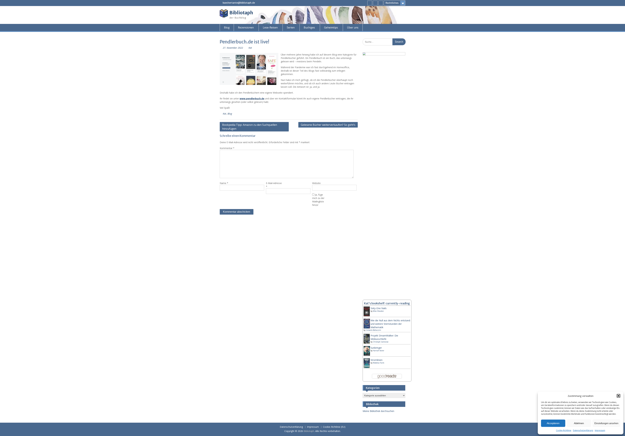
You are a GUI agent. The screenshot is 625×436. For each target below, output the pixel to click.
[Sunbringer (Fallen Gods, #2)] (367, 354)
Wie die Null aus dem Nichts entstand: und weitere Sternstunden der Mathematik (390, 324)
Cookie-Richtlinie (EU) (334, 427)
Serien (291, 27)
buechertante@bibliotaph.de (239, 2)
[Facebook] (369, 3)
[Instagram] (375, 3)
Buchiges (309, 27)
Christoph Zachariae (380, 342)
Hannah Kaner (378, 350)
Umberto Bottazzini (373, 330)
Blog (227, 27)
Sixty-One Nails (379, 308)
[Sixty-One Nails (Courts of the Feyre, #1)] (367, 315)
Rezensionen (246, 27)
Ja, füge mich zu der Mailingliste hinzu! (318, 199)
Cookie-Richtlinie (563, 430)
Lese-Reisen (270, 27)
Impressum (600, 430)
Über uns (352, 27)
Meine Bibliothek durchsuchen (378, 411)
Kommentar (227, 148)
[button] (618, 395)
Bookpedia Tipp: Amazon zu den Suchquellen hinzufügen (249, 126)
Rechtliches (392, 2)
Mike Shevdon (378, 311)
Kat (250, 47)
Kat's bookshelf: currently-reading (387, 303)
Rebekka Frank (378, 363)
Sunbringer (376, 347)
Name (224, 183)
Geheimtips (331, 27)
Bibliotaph (241, 13)
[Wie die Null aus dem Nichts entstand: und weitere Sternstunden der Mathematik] (367, 327)
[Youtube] (380, 3)
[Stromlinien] (367, 367)
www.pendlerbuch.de (252, 98)
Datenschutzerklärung (583, 430)
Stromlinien (376, 359)
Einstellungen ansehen (606, 423)
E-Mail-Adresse (274, 185)
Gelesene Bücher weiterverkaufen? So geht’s (328, 125)
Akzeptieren (553, 423)
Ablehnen (579, 423)
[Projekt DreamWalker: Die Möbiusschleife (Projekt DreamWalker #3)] (367, 343)
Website (316, 183)
